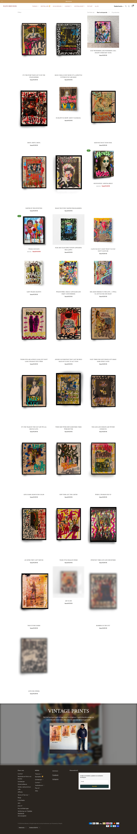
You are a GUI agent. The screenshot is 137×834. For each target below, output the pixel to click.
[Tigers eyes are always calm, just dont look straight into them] (34, 328)
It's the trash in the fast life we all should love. (34, 428)
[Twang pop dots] (34, 230)
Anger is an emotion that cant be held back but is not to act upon (68, 360)
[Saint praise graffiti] (34, 273)
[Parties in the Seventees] (34, 177)
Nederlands (118, 6)
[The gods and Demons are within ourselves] (103, 396)
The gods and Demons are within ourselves (103, 428)
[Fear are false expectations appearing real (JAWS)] (68, 229)
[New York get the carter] (68, 463)
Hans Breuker (10, 6)
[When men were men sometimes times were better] (68, 396)
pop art (20, 806)
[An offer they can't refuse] (34, 529)
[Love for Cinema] (34, 660)
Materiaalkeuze (22, 784)
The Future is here (33, 625)
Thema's (34, 6)
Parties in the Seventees (34, 208)
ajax (19, 803)
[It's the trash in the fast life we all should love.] (34, 396)
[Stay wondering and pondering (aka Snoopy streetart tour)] (103, 32)
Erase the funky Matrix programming (68, 208)
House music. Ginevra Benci (103, 183)
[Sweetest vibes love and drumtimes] (103, 529)
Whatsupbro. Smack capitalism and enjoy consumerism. (68, 293)
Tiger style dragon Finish (68, 560)
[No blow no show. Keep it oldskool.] (68, 99)
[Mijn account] (128, 6)
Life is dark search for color (34, 494)
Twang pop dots (33, 249)
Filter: (20, 12)
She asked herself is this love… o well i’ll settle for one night (103, 293)
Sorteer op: (91, 12)
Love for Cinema (34, 691)
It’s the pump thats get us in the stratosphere (34, 76)
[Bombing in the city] (103, 594)
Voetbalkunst (79, 6)
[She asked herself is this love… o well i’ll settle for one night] (103, 273)
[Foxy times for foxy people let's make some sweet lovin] (103, 328)
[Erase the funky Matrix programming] (68, 177)
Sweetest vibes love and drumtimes (103, 560)
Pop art (89, 6)
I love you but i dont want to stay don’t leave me (103, 250)
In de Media (21, 800)
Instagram (55, 779)
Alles (97, 6)
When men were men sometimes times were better (68, 428)
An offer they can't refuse (33, 560)
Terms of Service (23, 795)
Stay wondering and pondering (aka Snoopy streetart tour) (103, 52)
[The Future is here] (34, 594)
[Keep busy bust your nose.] (103, 111)
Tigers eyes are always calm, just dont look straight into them (34, 360)
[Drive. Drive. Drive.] (34, 111)
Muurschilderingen (23, 808)
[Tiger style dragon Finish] (68, 529)
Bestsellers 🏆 (45, 6)
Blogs (19, 797)
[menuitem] (35, 6)
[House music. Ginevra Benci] (103, 165)
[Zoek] (125, 6)
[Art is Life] (68, 582)
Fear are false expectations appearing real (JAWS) (68, 249)
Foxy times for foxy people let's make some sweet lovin (103, 360)
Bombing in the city (103, 625)
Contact (68, 6)
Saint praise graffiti (34, 292)
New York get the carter (68, 494)
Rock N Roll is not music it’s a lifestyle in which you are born (68, 76)
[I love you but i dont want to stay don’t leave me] (103, 230)
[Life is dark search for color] (34, 463)
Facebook (55, 775)
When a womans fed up (103, 494)
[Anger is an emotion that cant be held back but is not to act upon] (68, 328)
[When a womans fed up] (103, 463)
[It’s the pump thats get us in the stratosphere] (34, 44)
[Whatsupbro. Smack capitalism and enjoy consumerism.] (68, 273)
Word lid (94, 786)
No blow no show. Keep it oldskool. (68, 118)
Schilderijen (57, 6)
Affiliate (20, 792)
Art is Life (68, 601)
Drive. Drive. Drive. (34, 143)
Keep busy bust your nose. (103, 143)
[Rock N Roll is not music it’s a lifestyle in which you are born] (68, 44)
